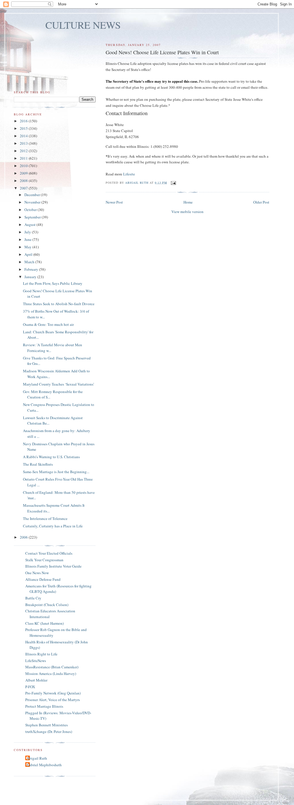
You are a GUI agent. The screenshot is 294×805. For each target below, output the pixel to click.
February (31, 269)
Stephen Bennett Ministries (46, 724)
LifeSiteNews (35, 660)
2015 (24, 128)
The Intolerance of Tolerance (45, 518)
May (28, 246)
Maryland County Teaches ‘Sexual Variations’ (58, 384)
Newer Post (114, 202)
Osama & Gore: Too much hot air (48, 324)
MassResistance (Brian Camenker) (51, 666)
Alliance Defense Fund (43, 579)
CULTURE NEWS (83, 25)
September (33, 217)
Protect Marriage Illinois (44, 706)
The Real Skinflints (38, 464)
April (28, 254)
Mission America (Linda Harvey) (50, 673)
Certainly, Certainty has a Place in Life (53, 526)
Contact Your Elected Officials (48, 553)
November (32, 202)
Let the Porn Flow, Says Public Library (52, 283)
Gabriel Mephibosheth (44, 764)
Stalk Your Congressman (44, 559)
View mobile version (187, 211)
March (29, 261)
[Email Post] (173, 182)
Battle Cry (33, 598)
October (31, 209)
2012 (24, 150)
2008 (24, 180)
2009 (24, 173)
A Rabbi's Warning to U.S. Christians (51, 456)
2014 (24, 135)
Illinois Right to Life (41, 654)
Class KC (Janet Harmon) (44, 623)
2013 (24, 143)
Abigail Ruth (37, 758)
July (28, 232)
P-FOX (30, 686)
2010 (24, 165)
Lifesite (129, 174)
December (32, 194)
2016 (24, 120)
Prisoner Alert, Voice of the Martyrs (52, 699)
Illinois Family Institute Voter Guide (53, 566)
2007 (24, 188)
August (30, 224)
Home (188, 202)
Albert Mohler (36, 680)
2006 (24, 537)
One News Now (37, 572)
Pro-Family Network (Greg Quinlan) (53, 693)
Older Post (261, 202)
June (28, 239)
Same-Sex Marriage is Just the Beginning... (56, 471)
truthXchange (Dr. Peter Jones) (48, 731)
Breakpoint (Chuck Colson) (46, 604)
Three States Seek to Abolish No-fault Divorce (58, 303)
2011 (24, 158)
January (30, 276)
